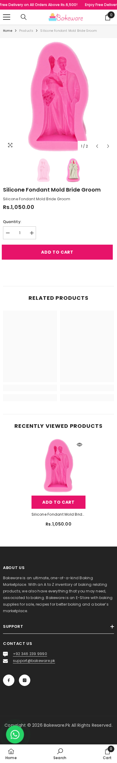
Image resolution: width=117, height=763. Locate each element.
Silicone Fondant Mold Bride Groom (59, 514)
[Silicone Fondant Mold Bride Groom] (59, 466)
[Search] (23, 17)
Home (7, 30)
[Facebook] (8, 680)
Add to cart (60, 252)
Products (26, 30)
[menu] (6, 17)
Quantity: (12, 221)
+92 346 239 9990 (30, 653)
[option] (58, 96)
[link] (30, 388)
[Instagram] (24, 680)
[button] (97, 146)
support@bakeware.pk (34, 660)
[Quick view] (79, 444)
